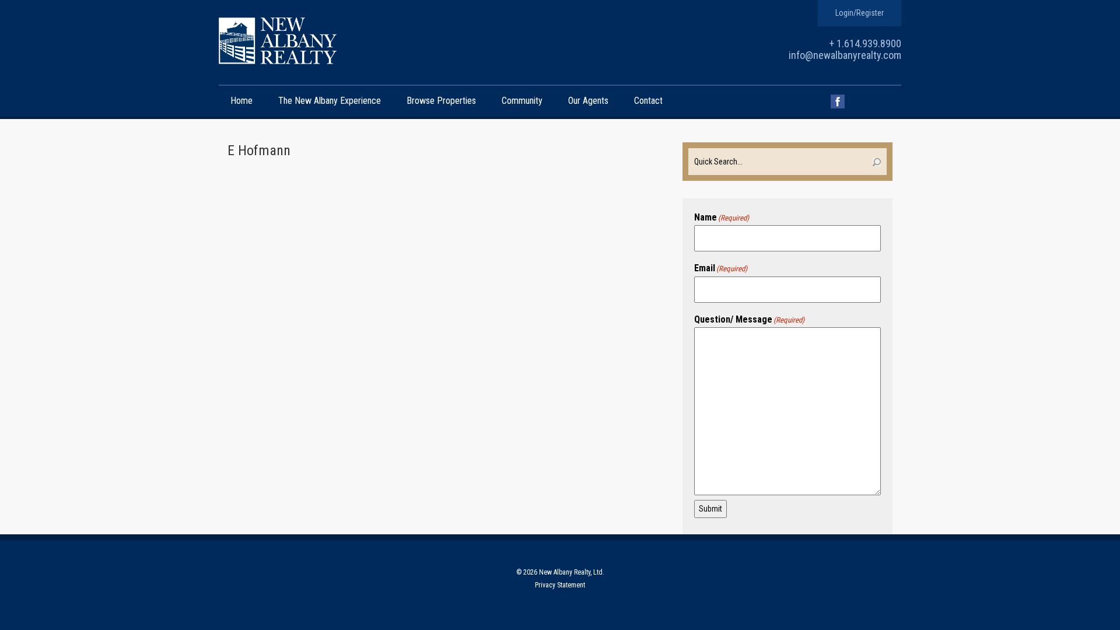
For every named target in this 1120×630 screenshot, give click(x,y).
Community (522, 100)
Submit (710, 508)
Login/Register (859, 13)
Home (241, 100)
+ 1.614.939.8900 (865, 43)
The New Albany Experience (329, 100)
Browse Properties (441, 100)
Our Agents (588, 100)
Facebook (838, 101)
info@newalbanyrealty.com (845, 55)
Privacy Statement (560, 585)
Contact (648, 100)
